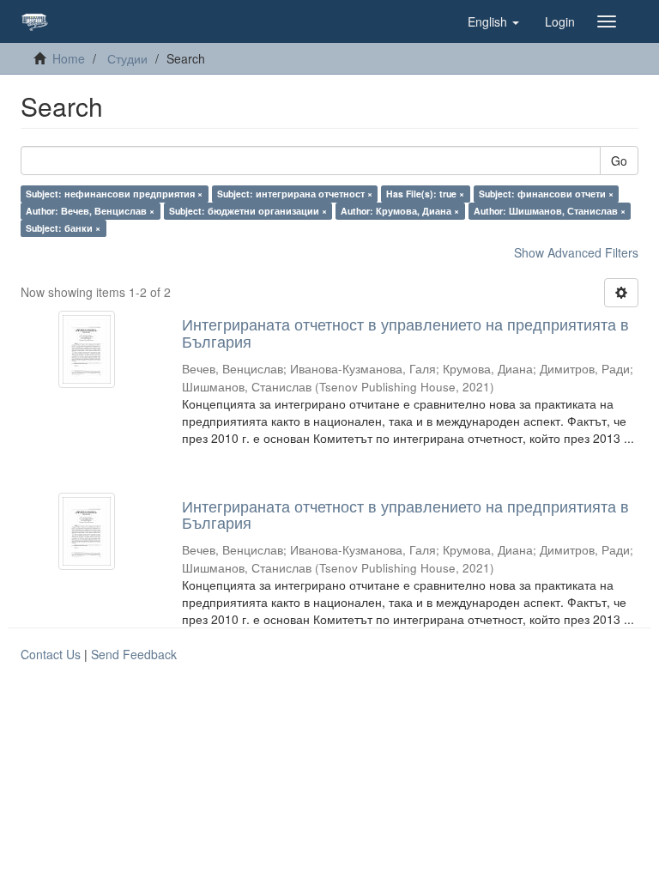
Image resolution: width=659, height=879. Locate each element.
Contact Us (51, 654)
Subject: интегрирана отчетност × (294, 193)
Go (619, 160)
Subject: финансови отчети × (546, 193)
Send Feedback (134, 654)
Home (68, 58)
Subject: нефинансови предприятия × (114, 193)
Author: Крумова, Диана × (400, 210)
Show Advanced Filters (576, 252)
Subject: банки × (63, 227)
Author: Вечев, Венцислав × (90, 210)
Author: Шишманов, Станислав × (550, 210)
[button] (493, 21)
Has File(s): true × (425, 193)
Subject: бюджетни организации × (248, 210)
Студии (127, 58)
